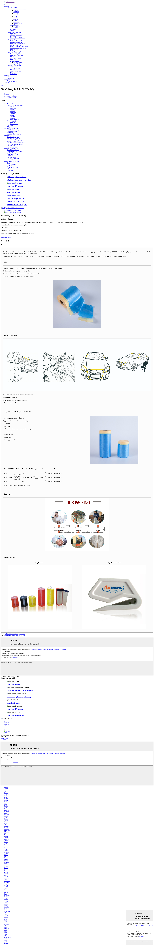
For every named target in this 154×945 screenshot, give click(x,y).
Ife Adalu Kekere (17, 23)
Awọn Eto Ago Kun (12, 7)
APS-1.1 (15, 10)
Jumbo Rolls (13, 74)
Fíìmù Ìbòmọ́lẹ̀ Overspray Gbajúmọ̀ (19, 180)
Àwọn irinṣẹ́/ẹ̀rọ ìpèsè (15, 71)
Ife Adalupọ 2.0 (17, 27)
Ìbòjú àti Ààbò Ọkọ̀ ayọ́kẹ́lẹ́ (14, 32)
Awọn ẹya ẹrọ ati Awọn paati (14, 65)
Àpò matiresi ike (17, 62)
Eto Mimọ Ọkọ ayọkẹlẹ (16, 40)
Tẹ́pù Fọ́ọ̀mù (16, 68)
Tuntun (5, 725)
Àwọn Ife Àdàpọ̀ (14, 25)
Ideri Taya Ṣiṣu (14, 49)
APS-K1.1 (16, 12)
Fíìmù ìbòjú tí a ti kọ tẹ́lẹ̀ (16, 35)
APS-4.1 (15, 19)
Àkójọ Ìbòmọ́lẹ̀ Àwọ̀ (15, 58)
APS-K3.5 (16, 16)
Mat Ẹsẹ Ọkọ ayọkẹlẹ (15, 45)
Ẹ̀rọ (11, 72)
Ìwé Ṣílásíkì (13, 36)
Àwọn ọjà (6, 6)
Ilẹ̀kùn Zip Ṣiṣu (17, 64)
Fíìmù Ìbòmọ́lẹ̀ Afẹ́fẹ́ (13, 192)
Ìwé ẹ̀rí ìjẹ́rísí (10, 78)
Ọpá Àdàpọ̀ (13, 29)
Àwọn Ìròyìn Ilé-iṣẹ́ (12, 81)
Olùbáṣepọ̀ (6, 82)
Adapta (12, 30)
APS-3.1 (15, 13)
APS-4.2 (15, 20)
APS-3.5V (16, 22)
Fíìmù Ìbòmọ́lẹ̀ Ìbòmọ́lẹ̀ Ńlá (16, 199)
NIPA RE (6, 75)
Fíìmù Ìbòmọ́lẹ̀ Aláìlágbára (16, 186)
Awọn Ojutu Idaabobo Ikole (14, 52)
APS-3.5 (15, 14)
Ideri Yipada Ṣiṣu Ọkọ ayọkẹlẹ (18, 48)
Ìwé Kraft (12, 69)
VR (8, 77)
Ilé (4, 4)
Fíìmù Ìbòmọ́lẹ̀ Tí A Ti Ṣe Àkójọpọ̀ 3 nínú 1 (15, 635)
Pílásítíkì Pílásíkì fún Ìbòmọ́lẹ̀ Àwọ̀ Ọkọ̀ (15, 634)
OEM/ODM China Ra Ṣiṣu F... (17, 205)
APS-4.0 (15, 17)
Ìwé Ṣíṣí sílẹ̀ (13, 56)
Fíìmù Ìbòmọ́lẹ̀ (14, 33)
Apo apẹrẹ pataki (14, 61)
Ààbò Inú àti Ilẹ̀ (11, 39)
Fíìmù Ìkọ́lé (13, 59)
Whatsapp (3, 739)
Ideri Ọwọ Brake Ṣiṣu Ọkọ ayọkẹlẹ (19, 46)
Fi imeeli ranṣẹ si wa (6, 237)
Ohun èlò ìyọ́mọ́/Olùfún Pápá (17, 38)
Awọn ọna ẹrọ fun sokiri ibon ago (18, 9)
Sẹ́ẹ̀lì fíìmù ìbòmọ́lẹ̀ (13, 703)
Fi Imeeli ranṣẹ (4, 738)
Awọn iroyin (7, 79)
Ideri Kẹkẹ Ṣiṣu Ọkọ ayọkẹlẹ (17, 43)
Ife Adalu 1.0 (16, 26)
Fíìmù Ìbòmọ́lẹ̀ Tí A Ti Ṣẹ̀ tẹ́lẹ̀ (17, 55)
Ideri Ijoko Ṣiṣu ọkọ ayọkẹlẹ (17, 42)
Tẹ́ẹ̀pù (11, 66)
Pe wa (5, 727)
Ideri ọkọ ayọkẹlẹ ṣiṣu (15, 51)
